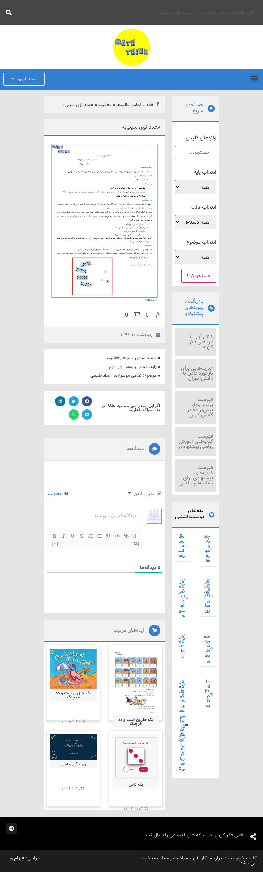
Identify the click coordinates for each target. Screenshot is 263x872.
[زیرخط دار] (72, 536)
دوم (112, 366)
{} (134, 535)
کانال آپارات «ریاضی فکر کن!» (201, 342)
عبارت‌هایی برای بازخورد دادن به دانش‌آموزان (197, 373)
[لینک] (126, 536)
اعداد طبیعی (100, 375)
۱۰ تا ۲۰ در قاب (207, 694)
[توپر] (54, 536)
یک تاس (136, 784)
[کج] (63, 536)
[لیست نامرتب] (99, 536)
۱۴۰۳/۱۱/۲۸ (135, 809)
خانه (150, 104)
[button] (254, 78)
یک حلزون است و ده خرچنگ (135, 721)
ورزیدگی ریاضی (73, 764)
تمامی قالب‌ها (128, 104)
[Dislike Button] (137, 315)
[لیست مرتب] (90, 536)
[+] (55, 543)
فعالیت (104, 104)
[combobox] (137, 12)
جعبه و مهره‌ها (207, 548)
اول (120, 366)
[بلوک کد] (117, 536)
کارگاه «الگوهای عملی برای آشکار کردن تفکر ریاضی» (181, 725)
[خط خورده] (81, 536)
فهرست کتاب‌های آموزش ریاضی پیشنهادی (196, 441)
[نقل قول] (108, 536)
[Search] (7, 12)
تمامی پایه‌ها (137, 366)
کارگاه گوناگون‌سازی (207, 596)
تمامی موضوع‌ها (128, 375)
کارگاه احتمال (182, 646)
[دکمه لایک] (157, 315)
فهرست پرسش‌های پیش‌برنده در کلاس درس (200, 407)
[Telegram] (11, 828)
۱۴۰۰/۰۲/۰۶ (73, 721)
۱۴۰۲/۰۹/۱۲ (73, 788)
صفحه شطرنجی (207, 648)
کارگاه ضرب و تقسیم (182, 598)
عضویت (55, 493)
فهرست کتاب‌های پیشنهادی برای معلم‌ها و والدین (196, 475)
